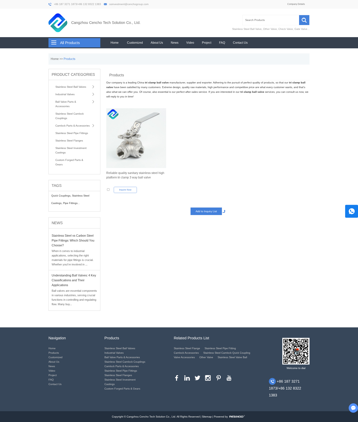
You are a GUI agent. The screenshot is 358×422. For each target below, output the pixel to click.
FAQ (222, 42)
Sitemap (207, 416)
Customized (135, 42)
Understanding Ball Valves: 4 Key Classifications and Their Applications (74, 280)
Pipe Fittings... (71, 203)
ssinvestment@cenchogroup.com (129, 4)
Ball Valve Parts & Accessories (65, 104)
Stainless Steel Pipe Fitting (220, 348)
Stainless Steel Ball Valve (247, 28)
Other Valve (270, 28)
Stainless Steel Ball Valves (70, 86)
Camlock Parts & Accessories (72, 125)
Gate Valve (300, 28)
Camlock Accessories (186, 352)
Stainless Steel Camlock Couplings (69, 116)
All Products (70, 43)
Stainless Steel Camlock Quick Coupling (226, 352)
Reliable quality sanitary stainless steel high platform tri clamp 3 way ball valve (135, 175)
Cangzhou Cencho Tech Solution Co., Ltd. (106, 23)
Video (190, 42)
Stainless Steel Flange (187, 348)
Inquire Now (125, 190)
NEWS (57, 223)
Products (69, 58)
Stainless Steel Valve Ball (232, 357)
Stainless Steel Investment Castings (71, 150)
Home (115, 42)
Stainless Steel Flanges (69, 140)
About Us (157, 42)
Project (206, 42)
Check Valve (285, 28)
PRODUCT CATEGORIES (73, 74)
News (174, 42)
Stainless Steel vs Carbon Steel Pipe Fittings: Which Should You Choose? (73, 240)
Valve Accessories (184, 357)
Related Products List (191, 338)
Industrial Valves (65, 94)
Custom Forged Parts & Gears (69, 162)
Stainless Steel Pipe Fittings (71, 133)
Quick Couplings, (61, 195)
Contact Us (240, 42)
